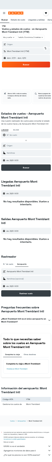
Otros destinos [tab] (30, 354)
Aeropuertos (22, 421)
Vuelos (12, 421)
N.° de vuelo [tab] (8, 264)
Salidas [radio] (16, 130)
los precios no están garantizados (14, 439)
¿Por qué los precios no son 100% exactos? (22, 455)
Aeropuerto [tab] (22, 264)
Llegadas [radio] (4, 130)
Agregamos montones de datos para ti (20, 450)
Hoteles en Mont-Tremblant (17, 369)
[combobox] (28, 145)
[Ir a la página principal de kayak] (15, 13)
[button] (4, 13)
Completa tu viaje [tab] (12, 354)
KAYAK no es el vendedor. (14, 446)
